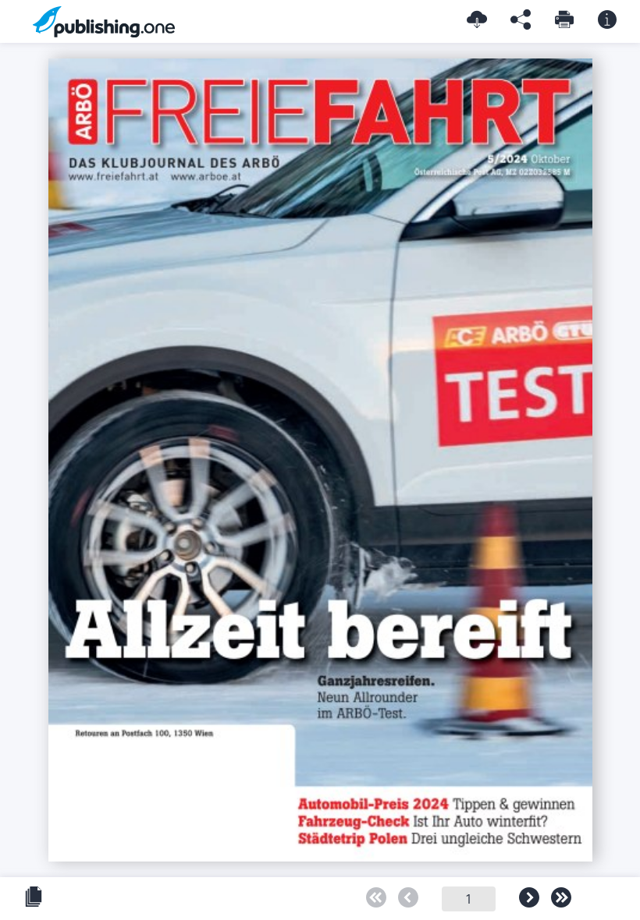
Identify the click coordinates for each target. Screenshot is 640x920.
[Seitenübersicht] (33, 897)
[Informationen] (607, 20)
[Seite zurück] (408, 898)
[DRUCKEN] (564, 20)
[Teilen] (520, 20)
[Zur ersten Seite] (376, 898)
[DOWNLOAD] (477, 20)
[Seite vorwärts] (529, 898)
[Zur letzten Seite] (561, 898)
